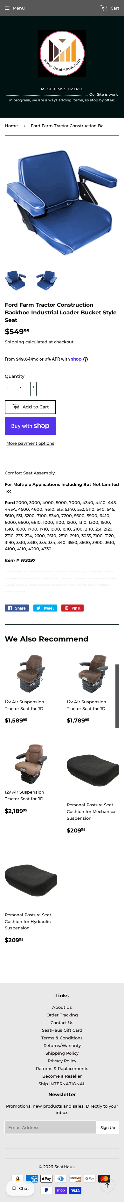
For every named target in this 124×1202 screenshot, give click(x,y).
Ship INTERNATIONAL (62, 1083)
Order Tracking (62, 1014)
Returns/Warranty (62, 1045)
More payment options (30, 443)
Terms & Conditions (62, 1037)
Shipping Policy (62, 1053)
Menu (19, 8)
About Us (62, 1007)
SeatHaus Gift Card (62, 1030)
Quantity (14, 376)
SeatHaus (64, 1166)
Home (11, 125)
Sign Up (107, 1127)
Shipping (14, 341)
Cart (114, 8)
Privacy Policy (62, 1060)
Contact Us (62, 1022)
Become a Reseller (62, 1076)
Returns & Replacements (62, 1068)
